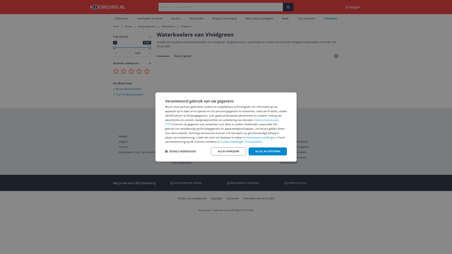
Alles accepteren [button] (267, 151)
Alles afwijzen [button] (228, 151)
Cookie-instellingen (232, 141)
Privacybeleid (253, 141)
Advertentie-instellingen (260, 137)
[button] (180, 151)
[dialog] (226, 127)
